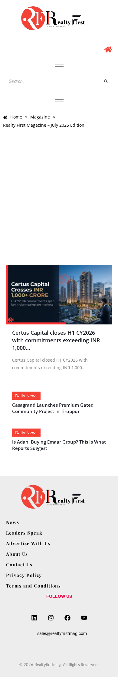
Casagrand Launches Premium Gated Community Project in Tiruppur (52, 408)
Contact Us (19, 564)
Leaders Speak (24, 533)
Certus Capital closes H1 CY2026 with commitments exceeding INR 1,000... (56, 340)
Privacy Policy (24, 575)
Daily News (26, 396)
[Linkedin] (34, 618)
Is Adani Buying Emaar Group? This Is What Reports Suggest (59, 445)
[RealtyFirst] (59, 18)
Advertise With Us (28, 543)
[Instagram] (51, 618)
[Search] (106, 81)
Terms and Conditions (33, 586)
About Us (17, 554)
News (12, 522)
